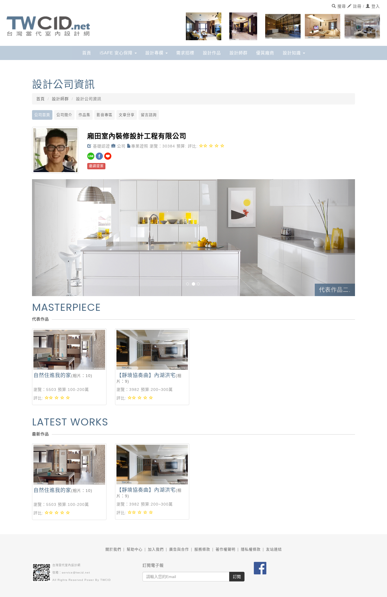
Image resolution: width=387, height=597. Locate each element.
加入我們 (156, 549)
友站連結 (274, 549)
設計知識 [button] (292, 52)
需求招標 (185, 52)
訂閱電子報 (153, 565)
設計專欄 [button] (155, 52)
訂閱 (237, 576)
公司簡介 (64, 115)
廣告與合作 (179, 549)
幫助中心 (135, 549)
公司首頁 (42, 115)
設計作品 (212, 52)
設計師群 (238, 52)
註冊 (357, 6)
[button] (56, 237)
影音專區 (104, 115)
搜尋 (341, 6)
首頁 (86, 52)
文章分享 (127, 115)
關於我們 (113, 549)
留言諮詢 (149, 115)
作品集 (84, 115)
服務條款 (202, 549)
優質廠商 (265, 52)
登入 (375, 6)
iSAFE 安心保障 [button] (117, 52)
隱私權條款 (251, 549)
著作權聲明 (225, 549)
